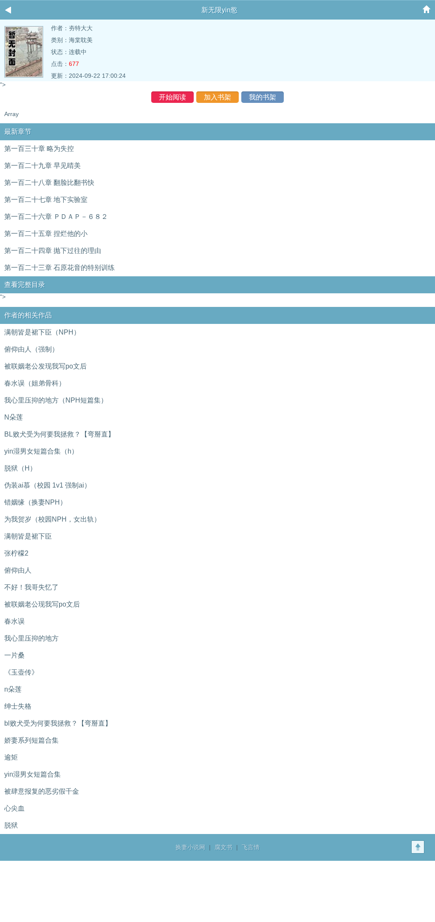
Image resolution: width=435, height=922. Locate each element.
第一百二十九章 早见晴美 (42, 165)
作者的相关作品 (28, 315)
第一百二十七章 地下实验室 (46, 199)
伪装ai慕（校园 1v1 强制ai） (47, 485)
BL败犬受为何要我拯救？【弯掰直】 (59, 434)
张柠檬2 (16, 553)
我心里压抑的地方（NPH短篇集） (55, 400)
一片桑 (14, 655)
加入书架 (217, 97)
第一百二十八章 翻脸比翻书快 (49, 182)
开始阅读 (172, 97)
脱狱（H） (20, 468)
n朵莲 (13, 689)
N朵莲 (13, 417)
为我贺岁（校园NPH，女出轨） (52, 519)
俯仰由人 (17, 570)
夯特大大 (81, 28)
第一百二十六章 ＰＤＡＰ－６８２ (56, 216)
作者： (60, 28)
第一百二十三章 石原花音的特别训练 (59, 267)
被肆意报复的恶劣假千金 (41, 791)
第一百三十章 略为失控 (39, 148)
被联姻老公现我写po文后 (42, 604)
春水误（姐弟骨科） (34, 383)
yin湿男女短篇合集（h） (41, 451)
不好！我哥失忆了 (31, 587)
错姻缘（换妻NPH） (35, 502)
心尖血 (14, 808)
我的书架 (262, 97)
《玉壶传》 (21, 672)
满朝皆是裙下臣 (28, 536)
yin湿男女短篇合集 (32, 774)
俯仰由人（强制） (31, 349)
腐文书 (223, 847)
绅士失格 (17, 706)
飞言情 (251, 847)
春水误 (14, 621)
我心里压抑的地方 (31, 638)
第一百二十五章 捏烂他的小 (46, 233)
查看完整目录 (24, 284)
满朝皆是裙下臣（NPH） (42, 332)
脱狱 (11, 825)
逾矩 (11, 757)
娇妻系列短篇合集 (31, 740)
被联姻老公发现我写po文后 (45, 366)
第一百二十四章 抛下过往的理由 (52, 250)
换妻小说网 (190, 847)
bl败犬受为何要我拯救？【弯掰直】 (58, 723)
